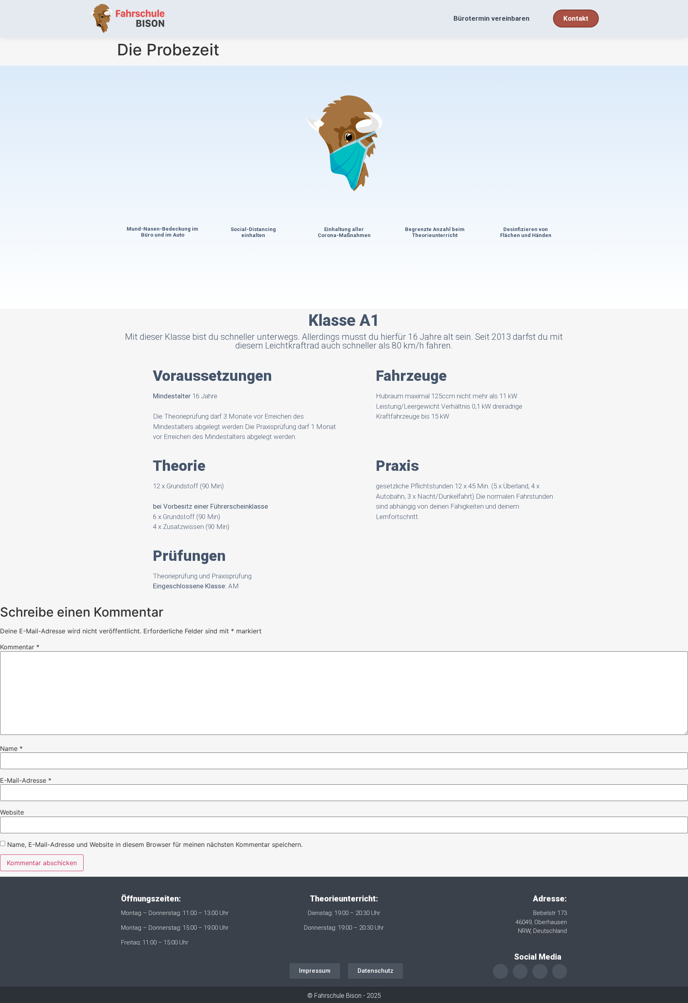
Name (11, 748)
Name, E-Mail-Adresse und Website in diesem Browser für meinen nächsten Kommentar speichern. (155, 844)
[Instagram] (520, 971)
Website (12, 812)
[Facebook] (539, 971)
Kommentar (19, 647)
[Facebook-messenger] (559, 971)
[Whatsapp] (500, 971)
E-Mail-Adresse (25, 780)
